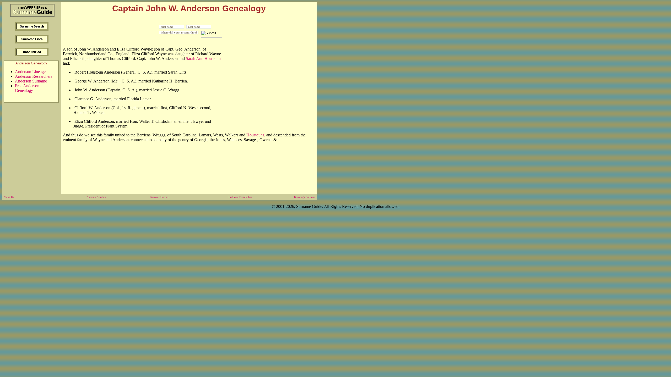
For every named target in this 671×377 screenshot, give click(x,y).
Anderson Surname (31, 81)
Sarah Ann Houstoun (203, 58)
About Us (9, 197)
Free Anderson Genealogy (27, 88)
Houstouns (255, 135)
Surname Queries (159, 197)
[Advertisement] (268, 82)
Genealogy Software (304, 197)
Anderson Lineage (30, 71)
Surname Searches (96, 197)
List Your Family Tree (240, 197)
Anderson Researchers (33, 76)
